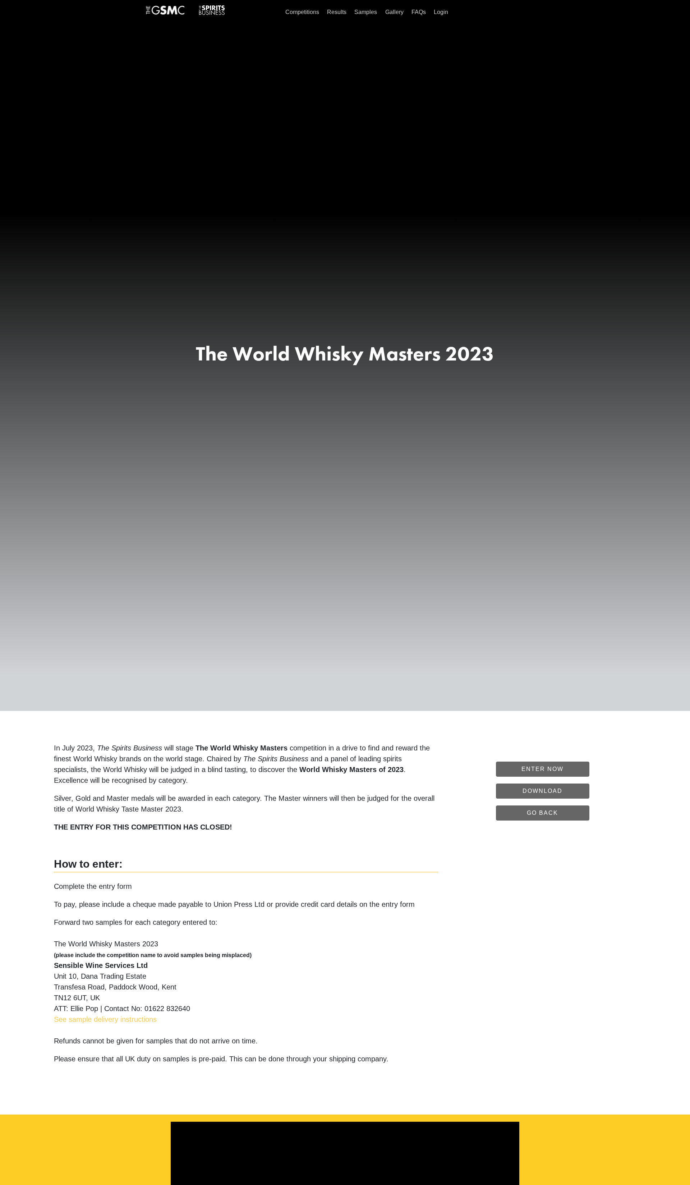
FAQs (418, 12)
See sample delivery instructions (105, 1019)
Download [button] (542, 791)
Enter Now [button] (542, 769)
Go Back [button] (542, 813)
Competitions (302, 12)
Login (441, 12)
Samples (365, 12)
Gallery (394, 12)
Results (336, 12)
